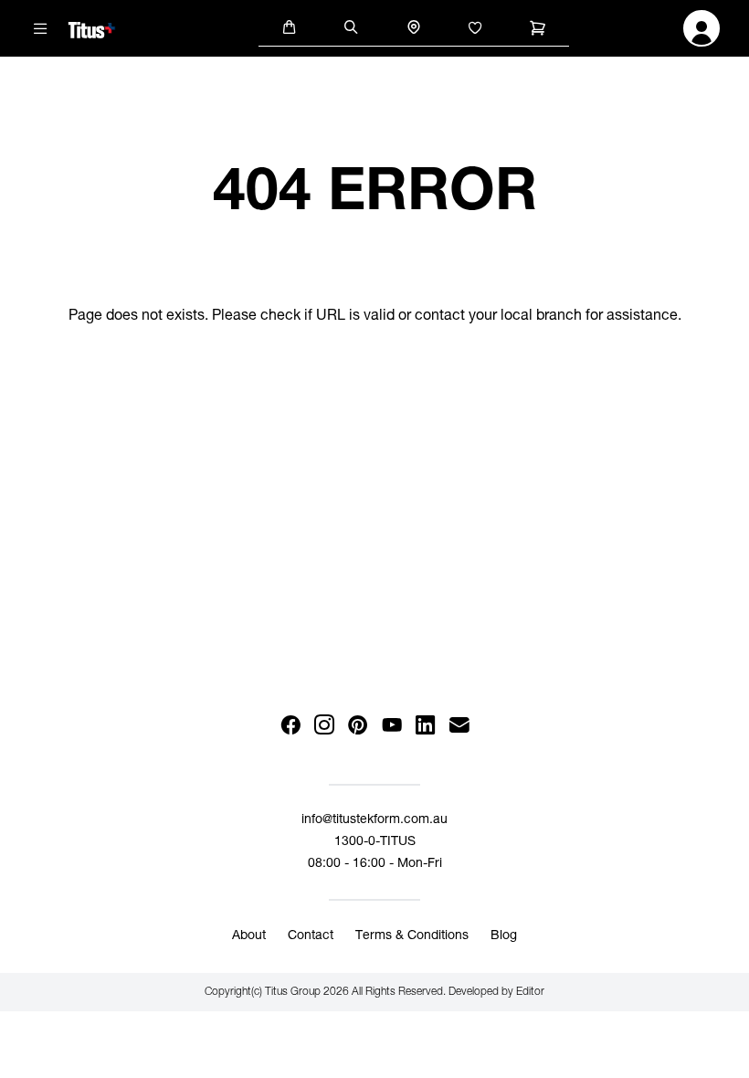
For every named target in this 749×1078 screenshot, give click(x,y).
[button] (289, 26)
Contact (310, 936)
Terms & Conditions (412, 936)
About (249, 936)
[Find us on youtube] (391, 725)
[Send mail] (459, 725)
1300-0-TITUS (375, 842)
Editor (530, 992)
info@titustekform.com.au (374, 820)
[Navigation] (41, 28)
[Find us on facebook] (290, 725)
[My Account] (701, 34)
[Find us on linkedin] (425, 725)
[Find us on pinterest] (357, 725)
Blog (504, 936)
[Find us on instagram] (323, 725)
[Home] (92, 27)
